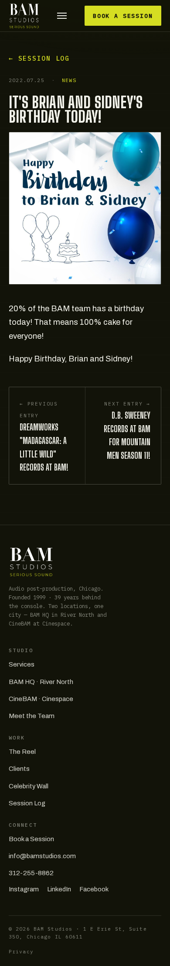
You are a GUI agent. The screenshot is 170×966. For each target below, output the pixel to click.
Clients (19, 768)
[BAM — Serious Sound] (24, 15)
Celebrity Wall (28, 786)
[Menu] (62, 15)
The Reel (22, 751)
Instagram (24, 889)
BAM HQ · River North (41, 681)
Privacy (21, 952)
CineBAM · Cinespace (41, 698)
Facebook (94, 889)
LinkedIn (59, 889)
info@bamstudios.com (42, 856)
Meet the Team (31, 715)
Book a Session (123, 16)
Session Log (27, 803)
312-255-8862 (31, 873)
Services (21, 664)
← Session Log (39, 58)
